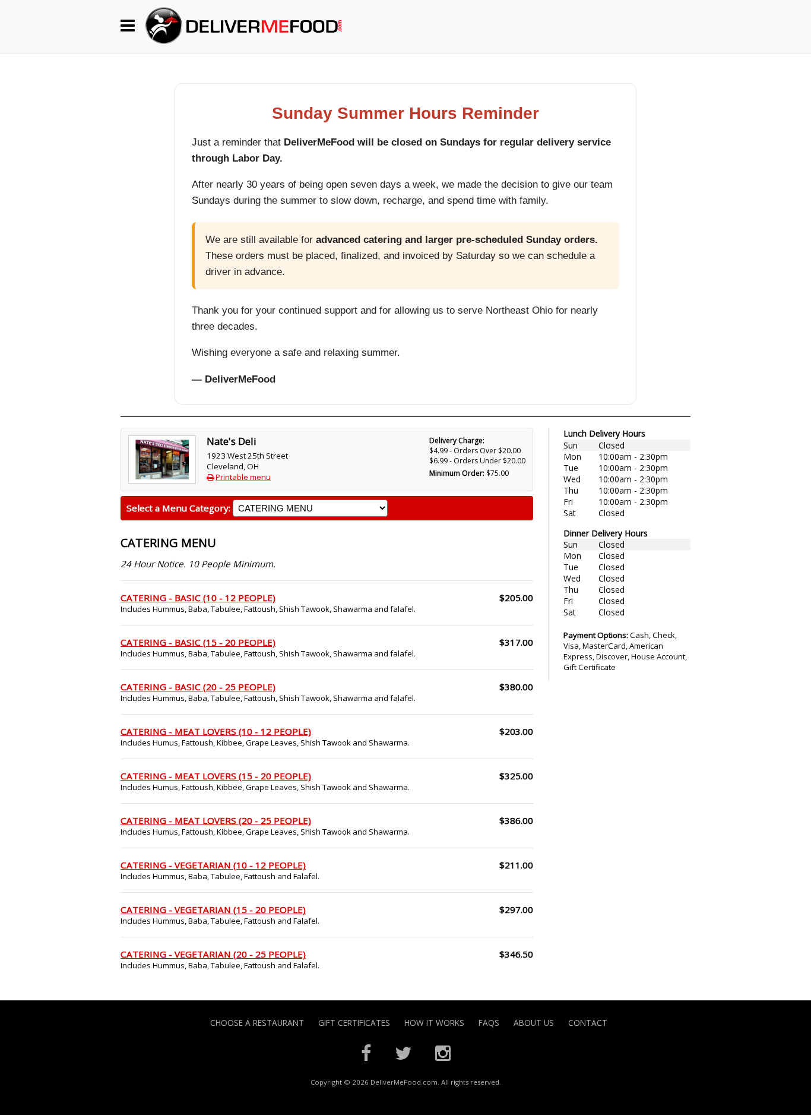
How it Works (434, 1022)
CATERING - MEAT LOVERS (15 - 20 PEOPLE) (216, 776)
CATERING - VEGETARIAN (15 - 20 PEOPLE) (213, 909)
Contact (587, 1022)
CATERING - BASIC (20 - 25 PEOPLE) (198, 687)
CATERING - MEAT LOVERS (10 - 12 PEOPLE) (216, 731)
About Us (534, 1022)
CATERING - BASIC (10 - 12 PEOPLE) (198, 598)
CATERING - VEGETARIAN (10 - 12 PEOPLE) (213, 865)
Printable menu (243, 477)
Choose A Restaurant (257, 1022)
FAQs (489, 1022)
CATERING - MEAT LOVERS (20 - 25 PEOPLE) (216, 820)
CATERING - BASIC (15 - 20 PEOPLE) (198, 642)
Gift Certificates (354, 1022)
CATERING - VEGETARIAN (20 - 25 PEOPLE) (213, 954)
